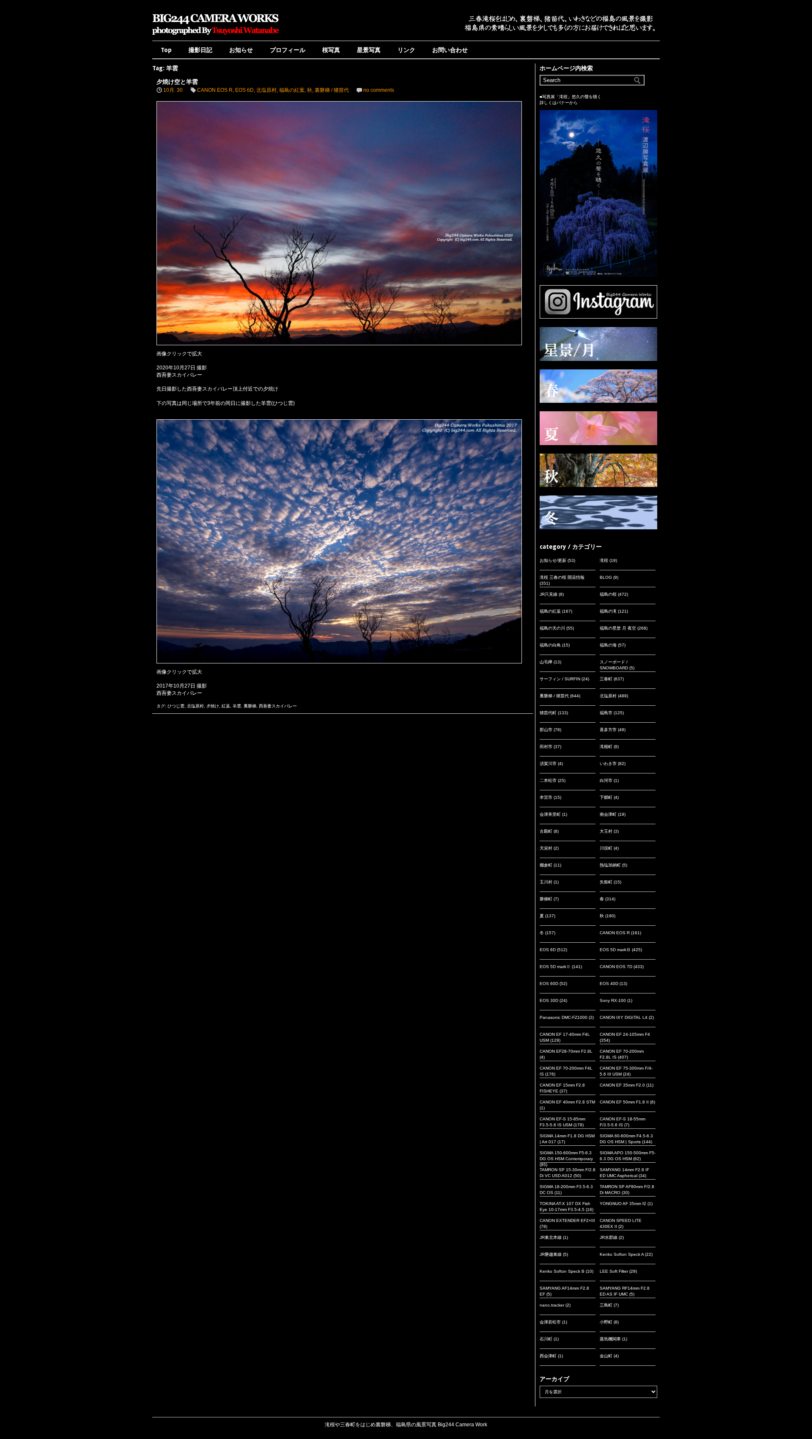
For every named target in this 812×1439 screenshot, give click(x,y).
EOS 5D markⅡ (555, 966)
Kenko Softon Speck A (622, 1254)
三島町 (606, 1305)
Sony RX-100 (613, 1000)
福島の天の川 (552, 628)
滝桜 (604, 560)
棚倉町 (546, 865)
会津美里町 (550, 814)
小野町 (606, 1322)
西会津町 (548, 1356)
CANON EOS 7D (616, 966)
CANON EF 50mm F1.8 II (624, 1102)
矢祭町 (606, 882)
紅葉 (226, 706)
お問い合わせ (450, 50)
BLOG (606, 577)
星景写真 (369, 50)
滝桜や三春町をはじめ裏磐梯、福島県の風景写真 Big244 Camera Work (406, 1425)
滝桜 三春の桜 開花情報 (562, 577)
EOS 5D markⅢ (615, 949)
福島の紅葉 (291, 90)
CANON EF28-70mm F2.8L (566, 1051)
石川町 (546, 1339)
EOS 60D (549, 983)
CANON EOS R (215, 90)
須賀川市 (548, 763)
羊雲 (237, 706)
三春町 (606, 679)
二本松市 (548, 780)
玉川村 (546, 882)
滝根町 (606, 746)
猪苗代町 (548, 712)
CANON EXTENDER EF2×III (567, 1220)
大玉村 (606, 831)
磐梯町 (546, 899)
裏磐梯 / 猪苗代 (332, 90)
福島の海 (608, 645)
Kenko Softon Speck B (562, 1271)
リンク (406, 50)
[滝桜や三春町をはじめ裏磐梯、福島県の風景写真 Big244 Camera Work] (215, 35)
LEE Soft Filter (614, 1271)
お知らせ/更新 (553, 560)
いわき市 (608, 763)
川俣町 (606, 848)
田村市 (546, 746)
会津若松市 (550, 1322)
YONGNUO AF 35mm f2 (623, 1203)
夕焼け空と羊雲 (177, 81)
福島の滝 (608, 611)
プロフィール (287, 50)
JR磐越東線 (551, 1254)
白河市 (606, 780)
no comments (378, 90)
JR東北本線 (551, 1237)
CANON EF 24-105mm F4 (625, 1034)
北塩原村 (266, 90)
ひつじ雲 (175, 706)
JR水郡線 (608, 1237)
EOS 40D (609, 983)
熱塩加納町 (610, 865)
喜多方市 (608, 729)
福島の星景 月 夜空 (618, 628)
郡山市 (546, 729)
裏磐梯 (250, 706)
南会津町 (608, 814)
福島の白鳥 (550, 645)
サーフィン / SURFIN (560, 679)
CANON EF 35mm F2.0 (622, 1085)
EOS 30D (549, 1000)
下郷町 (606, 797)
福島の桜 (608, 594)
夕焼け (212, 706)
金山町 (606, 1356)
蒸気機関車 (610, 1339)
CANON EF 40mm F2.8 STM (567, 1102)
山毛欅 (546, 662)
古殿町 (546, 831)
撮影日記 (200, 50)
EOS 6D (244, 90)
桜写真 (331, 50)
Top (166, 50)
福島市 (606, 712)
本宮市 (546, 797)
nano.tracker (552, 1305)
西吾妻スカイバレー (278, 706)
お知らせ (241, 50)
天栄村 (546, 848)
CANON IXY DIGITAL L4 (623, 1017)
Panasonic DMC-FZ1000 (563, 1017)
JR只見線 (548, 594)
